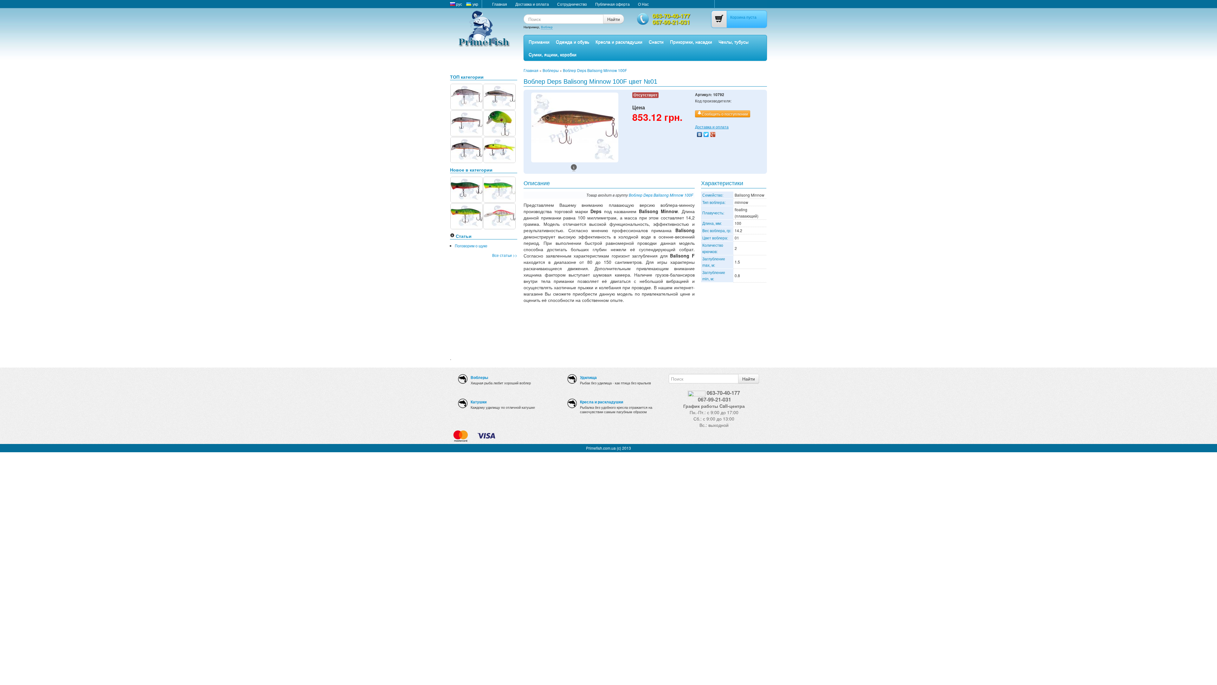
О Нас (643, 4)
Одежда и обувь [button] (572, 41)
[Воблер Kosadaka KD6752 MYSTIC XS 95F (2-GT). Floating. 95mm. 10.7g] (466, 122)
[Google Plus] (713, 134)
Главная (499, 4)
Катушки (478, 402)
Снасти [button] (656, 41)
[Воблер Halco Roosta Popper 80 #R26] (466, 189)
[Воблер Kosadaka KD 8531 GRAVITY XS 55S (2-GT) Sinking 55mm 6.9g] (466, 149)
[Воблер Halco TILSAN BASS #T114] (499, 215)
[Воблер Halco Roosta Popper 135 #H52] (499, 189)
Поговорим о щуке (471, 245)
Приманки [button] (539, 41)
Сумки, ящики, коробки (552, 54)
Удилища (588, 377)
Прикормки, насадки (691, 41)
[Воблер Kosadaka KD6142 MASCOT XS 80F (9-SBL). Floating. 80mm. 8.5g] (499, 96)
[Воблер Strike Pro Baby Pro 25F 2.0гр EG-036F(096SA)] (499, 122)
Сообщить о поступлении (725, 113)
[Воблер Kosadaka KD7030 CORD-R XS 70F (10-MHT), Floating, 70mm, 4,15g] (499, 149)
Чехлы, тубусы (733, 41)
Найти (613, 19)
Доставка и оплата (532, 4)
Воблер (547, 27)
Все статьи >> (504, 255)
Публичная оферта (612, 4)
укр (475, 4)
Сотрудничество (572, 4)
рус (458, 4)
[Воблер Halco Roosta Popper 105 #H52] (466, 215)
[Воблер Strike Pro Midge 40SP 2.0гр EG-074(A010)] (466, 96)
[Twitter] (706, 134)
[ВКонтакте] (699, 134)
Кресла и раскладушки (619, 41)
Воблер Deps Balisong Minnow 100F (595, 70)
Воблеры (551, 70)
